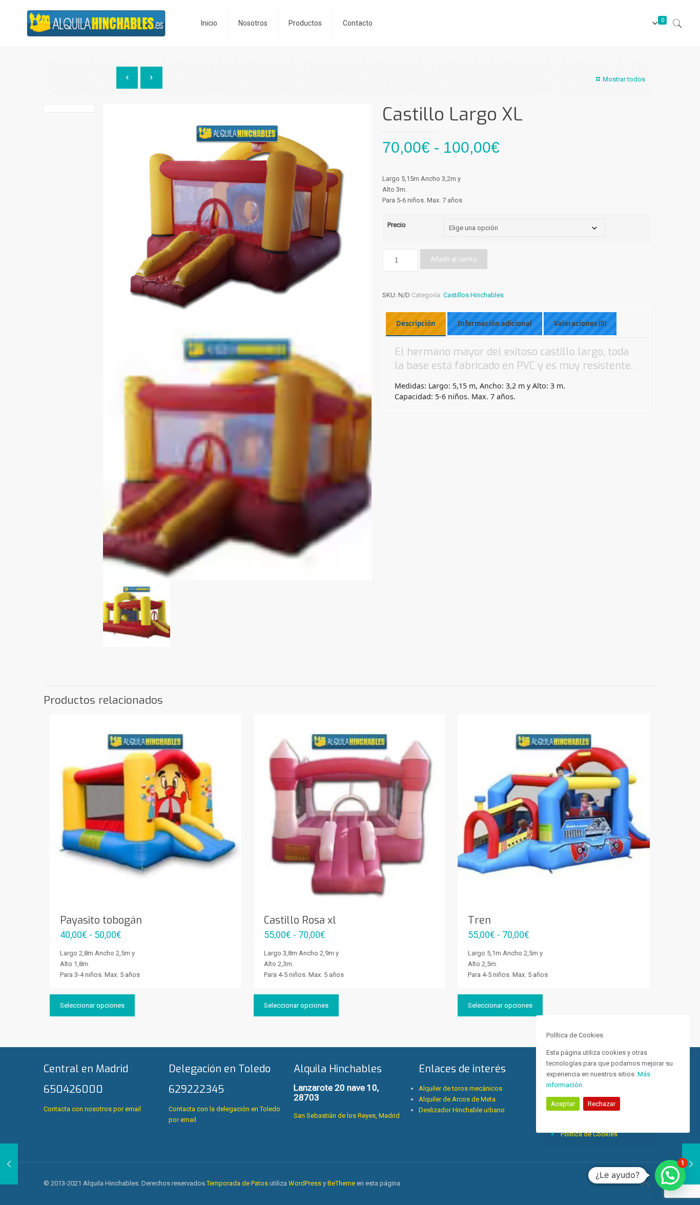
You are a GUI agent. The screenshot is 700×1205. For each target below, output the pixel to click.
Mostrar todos (624, 79)
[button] (670, 1175)
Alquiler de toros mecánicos (460, 1088)
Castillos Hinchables (473, 295)
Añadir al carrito (453, 259)
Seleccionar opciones (92, 1005)
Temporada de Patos (237, 1183)
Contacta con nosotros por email (92, 1109)
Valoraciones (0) (580, 323)
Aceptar (563, 1104)
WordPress (305, 1183)
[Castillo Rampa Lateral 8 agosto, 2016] (691, 1163)
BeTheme (341, 1183)
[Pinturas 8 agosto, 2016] (9, 1163)
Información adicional (495, 323)
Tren (479, 920)
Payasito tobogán (101, 920)
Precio (396, 225)
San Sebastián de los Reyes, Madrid (347, 1091)
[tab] (416, 324)
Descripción (416, 323)
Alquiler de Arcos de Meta (457, 1099)
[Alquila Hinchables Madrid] (96, 23)
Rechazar (601, 1104)
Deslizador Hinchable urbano (462, 1110)
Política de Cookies (589, 1134)
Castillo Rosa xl (300, 920)
